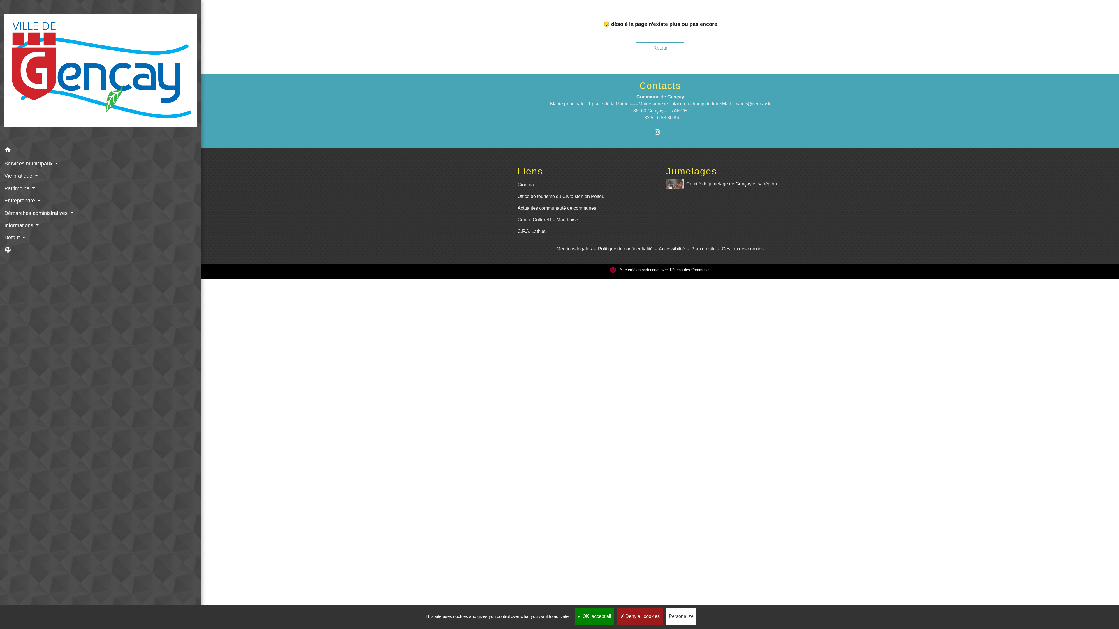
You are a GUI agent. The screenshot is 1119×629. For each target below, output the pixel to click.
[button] (100, 151)
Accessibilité (672, 248)
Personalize (681, 616)
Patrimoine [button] (17, 188)
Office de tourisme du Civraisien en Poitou (561, 196)
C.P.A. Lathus (532, 231)
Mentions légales (574, 248)
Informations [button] (19, 225)
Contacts (660, 85)
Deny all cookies (642, 616)
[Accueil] (100, 72)
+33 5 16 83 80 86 (660, 117)
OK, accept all (596, 616)
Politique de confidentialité (625, 248)
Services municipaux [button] (29, 164)
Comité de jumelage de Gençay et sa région (731, 183)
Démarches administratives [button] (36, 213)
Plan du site (703, 248)
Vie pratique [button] (19, 176)
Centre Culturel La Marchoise (548, 219)
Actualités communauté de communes (557, 208)
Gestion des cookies (743, 248)
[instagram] (660, 131)
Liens (530, 171)
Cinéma (526, 184)
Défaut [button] (12, 238)
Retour (660, 47)
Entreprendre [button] (20, 201)
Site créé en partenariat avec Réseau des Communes (664, 270)
